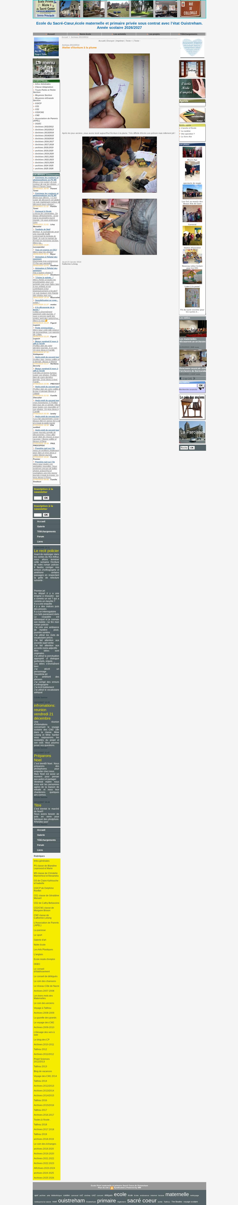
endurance (144, 1195)
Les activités (119, 34)
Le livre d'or (186, 137)
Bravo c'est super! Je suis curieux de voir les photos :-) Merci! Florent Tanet (46, 184)
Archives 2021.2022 (44, 156)
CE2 (37, 109)
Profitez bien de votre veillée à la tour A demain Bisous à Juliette (46, 391)
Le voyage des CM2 (44, 1022)
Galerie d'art (40, 940)
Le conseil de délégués (45, 976)
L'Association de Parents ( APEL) (46, 924)
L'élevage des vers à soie (44, 1033)
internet (154, 1195)
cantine (66, 1195)
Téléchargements (188, 34)
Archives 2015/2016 (44, 138)
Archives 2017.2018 (44, 144)
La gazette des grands (45, 1017)
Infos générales (41, 861)
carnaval (74, 1195)
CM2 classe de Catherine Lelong (43, 916)
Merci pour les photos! (43, 252)
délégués (108, 1195)
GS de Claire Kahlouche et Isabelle (46, 882)
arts (48, 1195)
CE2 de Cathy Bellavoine (46, 903)
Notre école (85, 34)
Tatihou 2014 (40, 1081)
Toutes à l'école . (42, 1119)
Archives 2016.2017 (44, 141)
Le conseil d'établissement (42, 970)
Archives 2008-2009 (44, 1013)
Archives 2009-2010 (44, 1027)
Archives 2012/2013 (44, 129)
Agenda (183, 101)
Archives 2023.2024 (44, 162)
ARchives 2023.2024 (44, 1168)
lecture (161, 1195)
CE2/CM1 (39, 112)
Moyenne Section (43, 95)
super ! (36, 302)
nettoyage (194, 1195)
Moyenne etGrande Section (43, 99)
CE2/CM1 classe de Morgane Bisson (44, 909)
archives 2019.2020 (44, 151)
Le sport (38, 935)
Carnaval (192, 224)
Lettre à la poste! (192, 286)
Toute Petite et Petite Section (44, 91)
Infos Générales (43, 84)
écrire (136, 1195)
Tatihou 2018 (40, 1124)
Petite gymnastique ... (45, 328)
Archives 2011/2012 (44, 126)
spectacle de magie (192, 183)
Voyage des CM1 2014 (45, 1076)
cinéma (87, 1195)
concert (100, 1195)
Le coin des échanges (45, 1144)
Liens (40, 541)
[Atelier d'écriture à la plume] (119, 54)
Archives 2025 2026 (44, 1178)
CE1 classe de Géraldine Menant (46, 896)
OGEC (38, 124)
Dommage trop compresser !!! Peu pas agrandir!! (45, 262)
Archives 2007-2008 (44, 991)
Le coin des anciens (44, 1003)
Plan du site (103, 1188)
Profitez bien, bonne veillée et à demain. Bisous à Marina (46, 360)
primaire (106, 1201)
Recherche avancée (188, 389)
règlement (121, 1202)
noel (54, 1202)
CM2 (37, 115)
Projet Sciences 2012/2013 (42, 1060)
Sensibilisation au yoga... (46, 300)
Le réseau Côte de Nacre (46, 986)
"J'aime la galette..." (44, 277)
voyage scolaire (191, 1202)
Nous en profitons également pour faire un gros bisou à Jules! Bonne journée (46, 452)
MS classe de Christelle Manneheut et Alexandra (46, 874)
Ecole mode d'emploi (44, 959)
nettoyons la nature (42, 1202)
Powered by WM (133, 1188)
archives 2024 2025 (44, 165)
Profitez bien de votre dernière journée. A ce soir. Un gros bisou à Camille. (45, 347)
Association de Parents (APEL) (45, 119)
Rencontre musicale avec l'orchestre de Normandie (193, 369)
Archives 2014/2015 (44, 135)
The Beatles (176, 1202)
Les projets (154, 34)
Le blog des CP (41, 1039)
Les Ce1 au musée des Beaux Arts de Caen (192, 203)
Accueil (51, 34)
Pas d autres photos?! (43, 272)
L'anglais (38, 954)
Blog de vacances (43, 1071)
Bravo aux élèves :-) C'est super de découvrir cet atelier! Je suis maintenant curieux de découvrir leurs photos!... (46, 200)
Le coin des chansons (45, 981)
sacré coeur (142, 1200)
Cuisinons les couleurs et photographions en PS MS (45, 179)
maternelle (177, 1194)
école (130, 1195)
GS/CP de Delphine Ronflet (44, 889)
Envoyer (110, 41)
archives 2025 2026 (44, 168)
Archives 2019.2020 (44, 153)
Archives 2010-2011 (44, 1044)
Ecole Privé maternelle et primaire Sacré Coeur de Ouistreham (119, 1186)
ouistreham (71, 1201)
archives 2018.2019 (44, 147)
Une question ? (188, 134)
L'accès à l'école (188, 128)
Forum (40, 536)
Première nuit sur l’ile (45, 448)
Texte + (129, 41)
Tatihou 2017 (40, 1110)
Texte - (137, 41)
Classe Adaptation (44, 87)
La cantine (186, 131)
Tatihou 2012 (40, 1049)
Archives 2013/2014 (44, 132)
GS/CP (38, 103)
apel (36, 1195)
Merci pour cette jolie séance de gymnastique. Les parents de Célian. (46, 332)
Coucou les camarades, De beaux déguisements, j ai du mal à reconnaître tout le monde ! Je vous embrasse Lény (45, 217)
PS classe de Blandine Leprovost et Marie (45, 867)
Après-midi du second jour (47, 357)
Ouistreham (91, 1202)
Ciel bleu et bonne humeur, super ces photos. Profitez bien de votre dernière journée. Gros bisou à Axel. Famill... (45, 377)
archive (42, 1195)
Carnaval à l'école (43, 211)
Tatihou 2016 (40, 1100)
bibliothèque (56, 1195)
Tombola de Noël (42, 229)
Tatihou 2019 (40, 1134)
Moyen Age (192, 160)
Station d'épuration (192, 248)
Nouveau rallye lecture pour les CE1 (192, 267)
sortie (160, 1202)
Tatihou (167, 1202)
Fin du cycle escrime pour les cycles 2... (192, 311)
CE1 (37, 106)
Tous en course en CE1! (46, 250)
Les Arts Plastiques (43, 949)
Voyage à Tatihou (42, 1008)
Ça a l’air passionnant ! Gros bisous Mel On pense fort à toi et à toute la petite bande (46, 420)
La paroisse (40, 930)
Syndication (119, 1188)
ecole (120, 1194)
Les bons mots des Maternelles (43, 997)
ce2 (81, 1195)
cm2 (94, 1195)
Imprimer (120, 41)
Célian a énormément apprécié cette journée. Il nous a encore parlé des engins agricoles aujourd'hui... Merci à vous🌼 (46, 316)
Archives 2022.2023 (44, 159)
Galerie (41, 526)
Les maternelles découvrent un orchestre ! (192, 342)
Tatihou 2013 (40, 1066)
